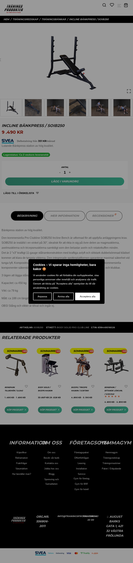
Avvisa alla (63, 296)
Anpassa (42, 296)
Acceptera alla (87, 296)
